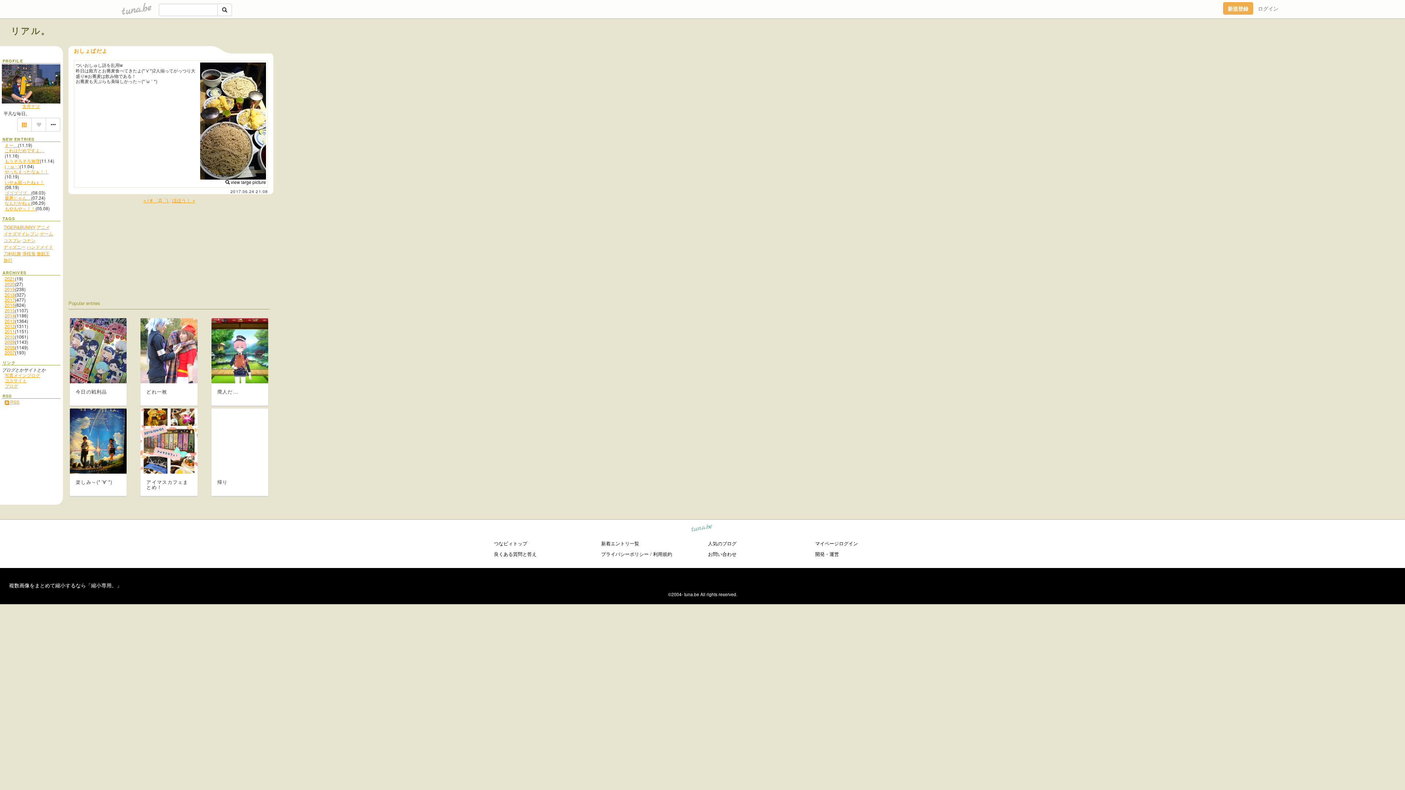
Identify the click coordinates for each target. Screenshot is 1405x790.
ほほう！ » (183, 200)
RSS (14, 402)
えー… (11, 145)
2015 (10, 310)
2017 (10, 300)
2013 (10, 321)
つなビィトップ (510, 543)
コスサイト (16, 380)
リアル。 (31, 30)
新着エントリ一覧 (620, 543)
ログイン (1268, 8)
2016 (10, 305)
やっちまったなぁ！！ (27, 171)
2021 (10, 278)
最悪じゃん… (18, 198)
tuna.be (702, 529)
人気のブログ (722, 543)
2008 (10, 347)
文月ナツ (31, 106)
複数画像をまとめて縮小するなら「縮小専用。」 (65, 585)
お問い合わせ (722, 553)
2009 (10, 342)
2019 (10, 289)
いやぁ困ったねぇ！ (24, 182)
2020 (10, 284)
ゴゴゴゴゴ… (18, 192)
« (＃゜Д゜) (156, 200)
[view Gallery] (24, 125)
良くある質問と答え (515, 553)
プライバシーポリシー (625, 553)
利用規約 (662, 553)
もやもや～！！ (20, 208)
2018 (10, 294)
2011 (10, 331)
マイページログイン (836, 543)
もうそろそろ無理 (22, 161)
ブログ (11, 386)
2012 (10, 326)
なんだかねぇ (18, 203)
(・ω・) (12, 166)
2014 (10, 315)
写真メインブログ (22, 375)
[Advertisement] (1310, 47)
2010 (10, 337)
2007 (10, 352)
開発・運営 (827, 553)
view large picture (248, 182)
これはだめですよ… (24, 150)
